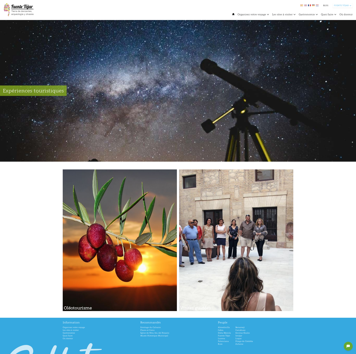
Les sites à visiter (282, 14)
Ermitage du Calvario (150, 327)
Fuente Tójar (224, 336)
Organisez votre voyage (252, 14)
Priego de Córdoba (244, 341)
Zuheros (239, 344)
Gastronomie (307, 14)
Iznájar (238, 336)
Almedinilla (224, 327)
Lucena (221, 338)
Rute (220, 344)
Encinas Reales (242, 333)
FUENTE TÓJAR (341, 5)
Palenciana (223, 341)
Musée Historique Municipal (154, 336)
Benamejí (240, 327)
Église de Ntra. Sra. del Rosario (154, 333)
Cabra (220, 330)
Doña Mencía (224, 333)
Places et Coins (147, 330)
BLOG (325, 5)
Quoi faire (327, 14)
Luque (238, 338)
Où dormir (346, 14)
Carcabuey (240, 330)
